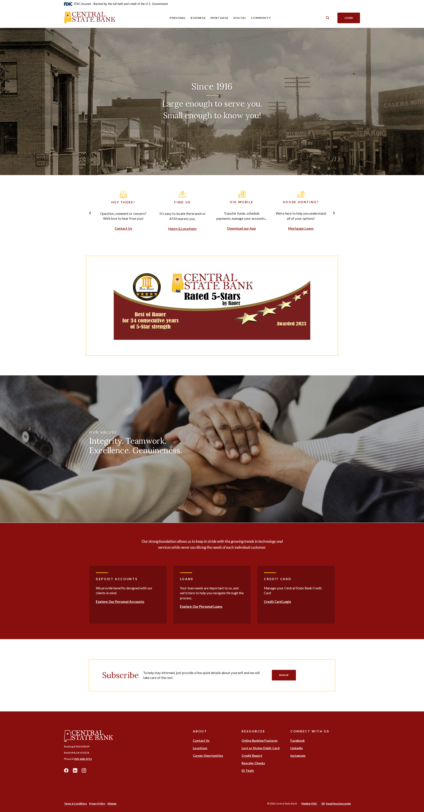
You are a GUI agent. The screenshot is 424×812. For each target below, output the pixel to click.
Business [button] (198, 17)
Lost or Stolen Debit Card (261, 748)
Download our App (241, 228)
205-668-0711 (83, 758)
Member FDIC (309, 803)
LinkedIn (75, 770)
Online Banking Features (260, 740)
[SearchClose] (328, 18)
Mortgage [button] (219, 17)
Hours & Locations (182, 229)
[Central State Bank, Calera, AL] (90, 17)
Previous (90, 213)
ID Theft (248, 770)
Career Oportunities (208, 755)
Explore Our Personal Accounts (120, 602)
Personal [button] (178, 17)
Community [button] (261, 17)
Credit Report (252, 755)
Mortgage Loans (301, 228)
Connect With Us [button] (309, 731)
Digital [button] (239, 17)
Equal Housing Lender (338, 803)
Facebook (66, 770)
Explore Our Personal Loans (201, 606)
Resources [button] (253, 731)
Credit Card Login (277, 602)
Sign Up (284, 675)
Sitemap (112, 803)
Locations (200, 748)
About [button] (200, 731)
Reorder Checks (253, 763)
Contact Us (123, 228)
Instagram (84, 770)
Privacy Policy (97, 803)
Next (334, 213)
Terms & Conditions (75, 803)
